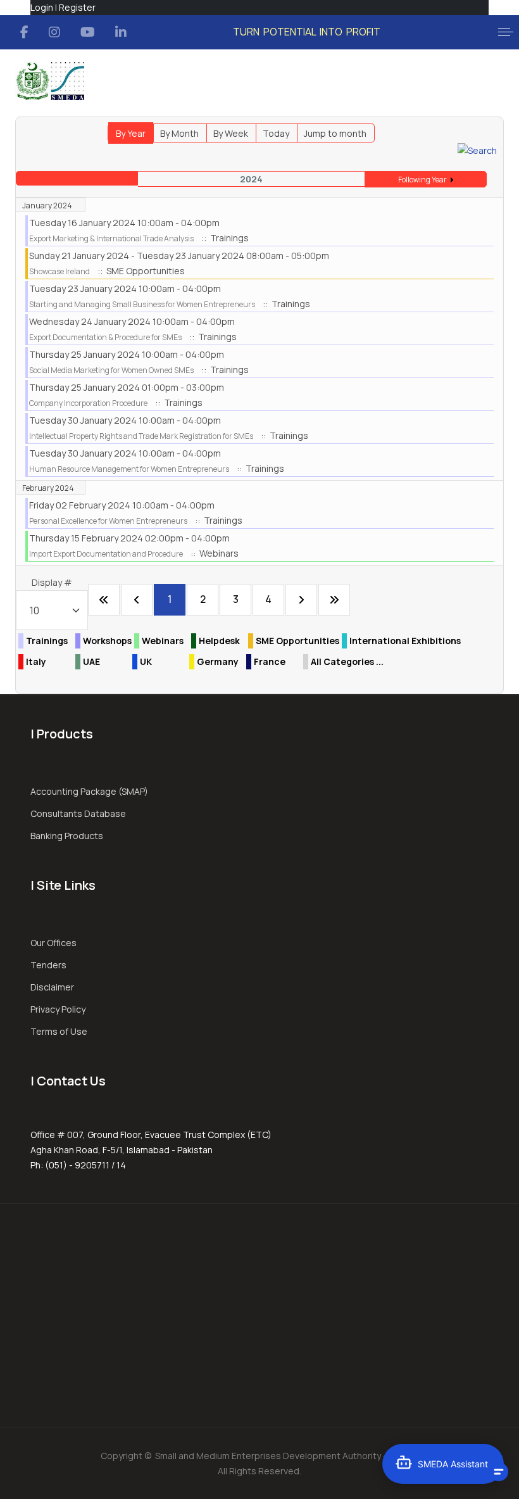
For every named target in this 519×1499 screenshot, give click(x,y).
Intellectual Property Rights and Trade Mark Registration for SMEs (141, 436)
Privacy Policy (57, 1009)
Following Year (422, 179)
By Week (230, 133)
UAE (91, 661)
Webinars (163, 641)
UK (146, 661)
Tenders (48, 965)
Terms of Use (58, 1031)
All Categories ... (347, 661)
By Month (179, 133)
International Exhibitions (405, 641)
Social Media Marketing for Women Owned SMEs (111, 370)
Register (77, 7)
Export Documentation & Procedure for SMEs (105, 337)
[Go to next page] (301, 600)
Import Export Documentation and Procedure (106, 553)
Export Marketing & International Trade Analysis (111, 238)
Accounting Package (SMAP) (89, 791)
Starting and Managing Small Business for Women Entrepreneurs (142, 304)
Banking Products (66, 836)
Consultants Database (78, 813)
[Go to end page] (334, 600)
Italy (36, 661)
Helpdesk (219, 641)
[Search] (477, 150)
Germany (218, 661)
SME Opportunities (297, 641)
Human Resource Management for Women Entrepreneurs (129, 469)
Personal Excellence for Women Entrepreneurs (108, 520)
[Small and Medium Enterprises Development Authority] (49, 81)
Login (41, 7)
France (269, 661)
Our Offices (53, 943)
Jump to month (335, 133)
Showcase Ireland (59, 271)
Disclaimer (52, 987)
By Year (131, 133)
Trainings (47, 641)
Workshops (107, 641)
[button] (505, 32)
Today (276, 133)
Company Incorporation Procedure (88, 403)
